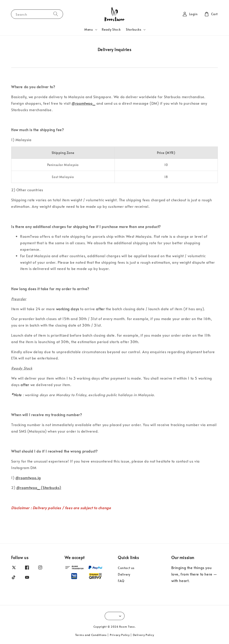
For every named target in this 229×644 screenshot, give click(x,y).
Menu (88, 30)
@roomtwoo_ (83, 103)
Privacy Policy (120, 635)
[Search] (56, 14)
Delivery (124, 574)
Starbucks (133, 30)
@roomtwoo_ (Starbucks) (38, 487)
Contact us (126, 568)
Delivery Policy (143, 635)
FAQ (121, 581)
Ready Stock (111, 29)
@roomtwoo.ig (28, 477)
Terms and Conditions (91, 635)
